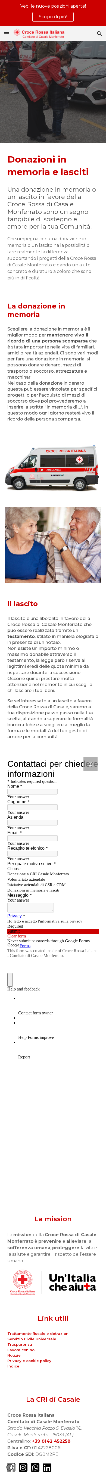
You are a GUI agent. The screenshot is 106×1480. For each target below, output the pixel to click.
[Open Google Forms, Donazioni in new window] (90, 764)
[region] (53, 13)
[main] (53, 165)
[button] (6, 33)
